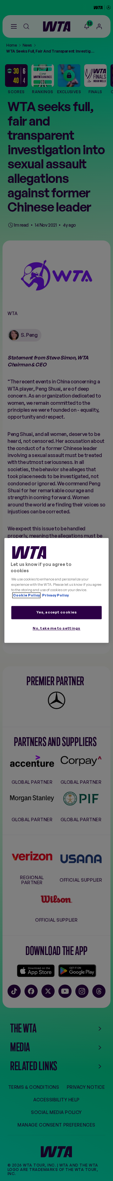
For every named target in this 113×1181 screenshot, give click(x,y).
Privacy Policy (55, 595)
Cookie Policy (26, 595)
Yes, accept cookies (56, 612)
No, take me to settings (56, 628)
